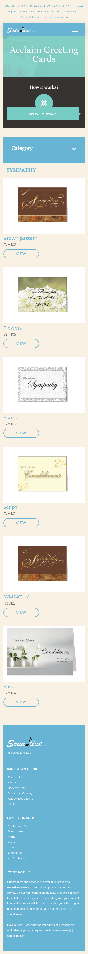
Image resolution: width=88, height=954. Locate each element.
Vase (8, 686)
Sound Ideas (15, 831)
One (11, 847)
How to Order (17, 787)
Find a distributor (42, 11)
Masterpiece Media (20, 826)
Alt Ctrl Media (17, 858)
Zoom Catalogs (30, 17)
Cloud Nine (15, 852)
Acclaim (13, 842)
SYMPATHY (16, 597)
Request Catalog (17, 11)
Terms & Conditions (56, 17)
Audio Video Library (20, 798)
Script (10, 507)
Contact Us (15, 777)
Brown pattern (20, 238)
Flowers (12, 328)
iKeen (11, 836)
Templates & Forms (68, 11)
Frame (11, 417)
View (21, 254)
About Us (14, 782)
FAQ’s (12, 804)
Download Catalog (20, 793)
